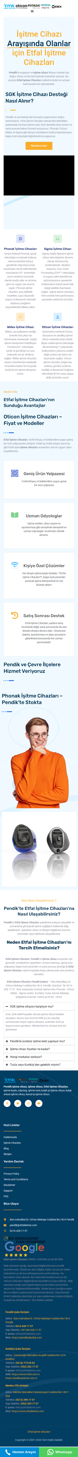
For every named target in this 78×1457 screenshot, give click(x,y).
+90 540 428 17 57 (31, 1329)
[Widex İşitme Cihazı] (20, 317)
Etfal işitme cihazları (39, 1431)
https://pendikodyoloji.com (27, 1337)
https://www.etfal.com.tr (26, 1374)
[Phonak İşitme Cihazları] (20, 239)
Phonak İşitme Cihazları (20, 249)
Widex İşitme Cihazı (20, 327)
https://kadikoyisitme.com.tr (21, 1378)
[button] (32, 11)
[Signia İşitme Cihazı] (58, 239)
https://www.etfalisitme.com (28, 1411)
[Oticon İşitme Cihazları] (58, 317)
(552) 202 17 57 (29, 1366)
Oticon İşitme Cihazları (57, 327)
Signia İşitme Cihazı (57, 249)
